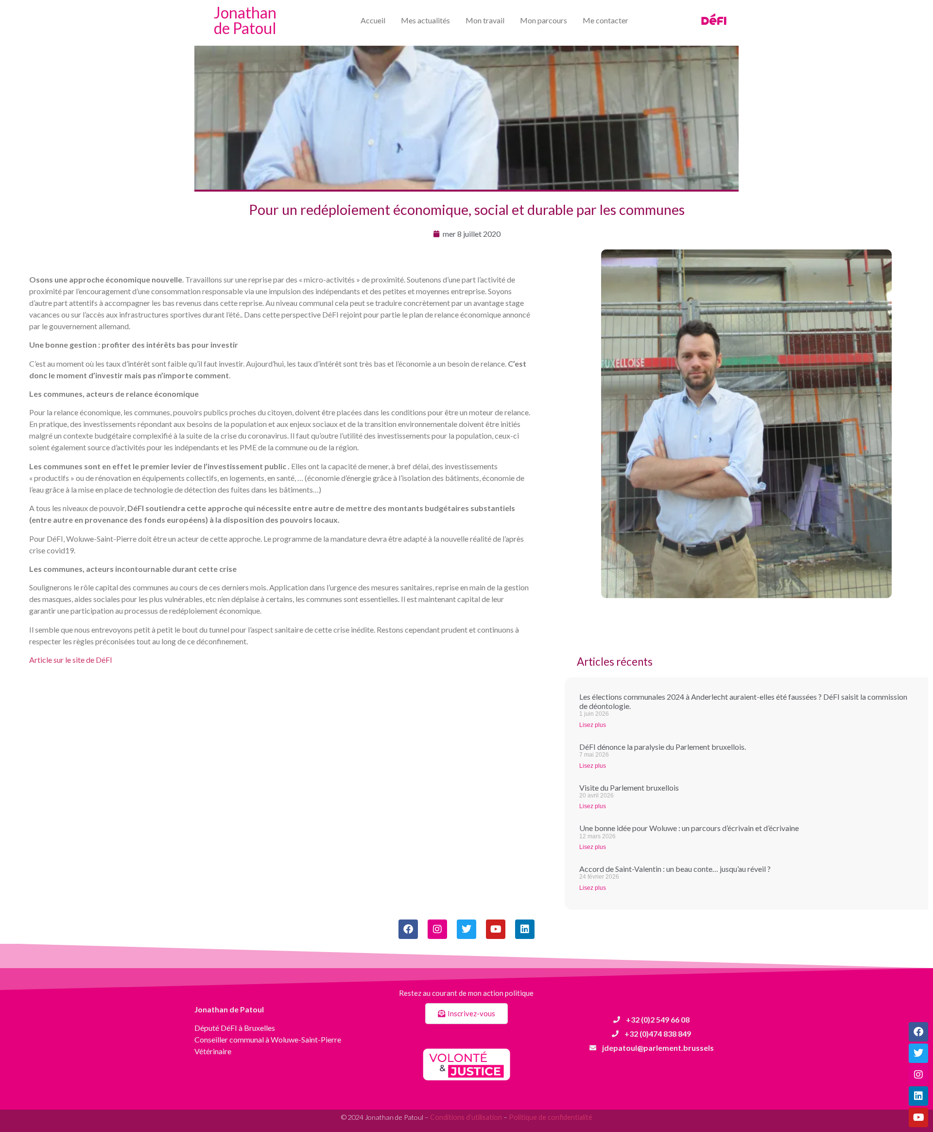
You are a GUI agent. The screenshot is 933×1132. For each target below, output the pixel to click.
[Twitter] (918, 1053)
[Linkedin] (918, 1096)
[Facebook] (918, 1032)
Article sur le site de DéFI (70, 659)
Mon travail (485, 20)
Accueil (373, 20)
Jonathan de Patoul (245, 20)
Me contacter (605, 20)
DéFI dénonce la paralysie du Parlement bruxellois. (662, 746)
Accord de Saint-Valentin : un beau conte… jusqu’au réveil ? (675, 868)
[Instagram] (918, 1074)
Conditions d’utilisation (466, 1117)
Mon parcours (543, 20)
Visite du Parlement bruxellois (629, 787)
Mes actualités (425, 20)
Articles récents (615, 661)
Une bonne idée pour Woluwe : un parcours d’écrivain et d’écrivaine (689, 827)
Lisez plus (592, 725)
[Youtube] (918, 1117)
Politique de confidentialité (550, 1117)
